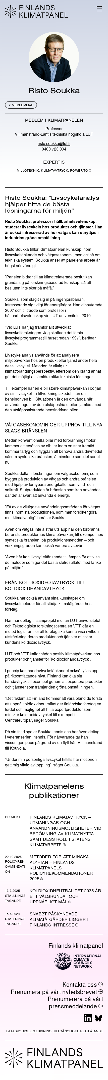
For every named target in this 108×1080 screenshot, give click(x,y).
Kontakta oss (80, 984)
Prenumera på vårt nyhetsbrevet (54, 992)
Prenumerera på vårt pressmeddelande (75, 1002)
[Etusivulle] (36, 11)
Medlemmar (22, 105)
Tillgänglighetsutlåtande (78, 1030)
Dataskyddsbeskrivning (28, 1030)
